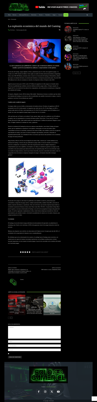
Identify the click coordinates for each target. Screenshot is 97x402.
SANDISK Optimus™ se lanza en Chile (16, 312)
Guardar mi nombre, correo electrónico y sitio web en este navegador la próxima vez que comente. (30, 353)
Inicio (9, 19)
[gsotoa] (9, 30)
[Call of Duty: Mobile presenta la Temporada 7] (68, 66)
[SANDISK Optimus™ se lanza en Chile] (16, 305)
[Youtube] (58, 392)
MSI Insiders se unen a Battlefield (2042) (51, 269)
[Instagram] (45, 392)
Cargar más (76, 72)
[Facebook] (38, 392)
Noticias (18, 22)
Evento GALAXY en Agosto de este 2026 (52, 312)
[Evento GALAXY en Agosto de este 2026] (52, 305)
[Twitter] (52, 392)
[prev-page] (9, 318)
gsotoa (13, 29)
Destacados (13, 19)
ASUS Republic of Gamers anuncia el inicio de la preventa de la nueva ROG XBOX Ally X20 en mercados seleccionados (34, 311)
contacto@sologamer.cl (50, 386)
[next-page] (11, 318)
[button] (87, 15)
